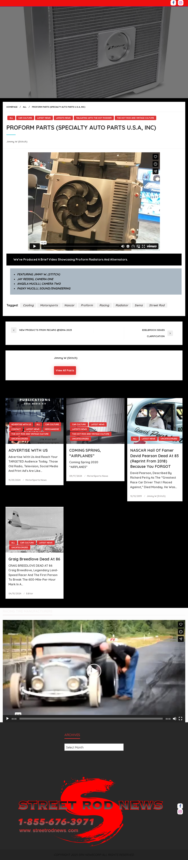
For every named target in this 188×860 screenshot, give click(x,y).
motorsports (49, 305)
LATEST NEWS (44, 118)
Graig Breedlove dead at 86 (34, 559)
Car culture (25, 118)
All (24, 107)
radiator (121, 305)
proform (87, 305)
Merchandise (52, 429)
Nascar (69, 305)
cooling (28, 305)
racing (104, 305)
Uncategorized (19, 438)
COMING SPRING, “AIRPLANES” (85, 453)
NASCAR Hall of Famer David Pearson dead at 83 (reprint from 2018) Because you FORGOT (154, 458)
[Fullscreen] (180, 718)
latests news (63, 118)
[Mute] (174, 718)
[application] (94, 671)
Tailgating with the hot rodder (94, 118)
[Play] (7, 718)
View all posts (65, 370)
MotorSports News (36, 480)
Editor (29, 593)
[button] (94, 671)
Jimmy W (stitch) (16, 141)
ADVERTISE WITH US (21, 424)
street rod (156, 305)
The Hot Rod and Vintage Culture (135, 118)
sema (139, 305)
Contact (16, 429)
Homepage (11, 107)
